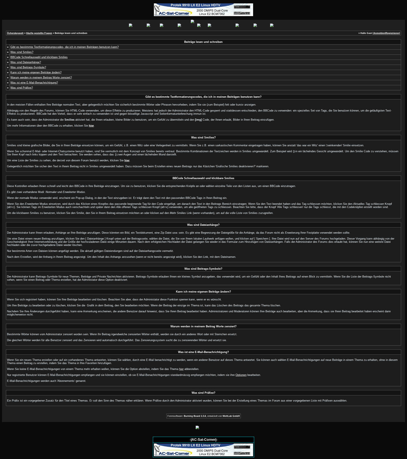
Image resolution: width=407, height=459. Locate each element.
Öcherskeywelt (15, 33)
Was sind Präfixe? (21, 87)
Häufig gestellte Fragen (39, 33)
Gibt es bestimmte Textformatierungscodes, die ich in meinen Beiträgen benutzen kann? (64, 47)
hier (181, 369)
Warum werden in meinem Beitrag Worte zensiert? (41, 77)
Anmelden (379, 33)
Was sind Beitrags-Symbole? (28, 67)
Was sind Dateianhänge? (25, 62)
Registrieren (392, 33)
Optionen (241, 375)
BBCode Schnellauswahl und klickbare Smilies (39, 57)
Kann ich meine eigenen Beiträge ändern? (35, 72)
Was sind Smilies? (21, 52)
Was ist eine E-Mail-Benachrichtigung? (34, 82)
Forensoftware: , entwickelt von (203, 416)
